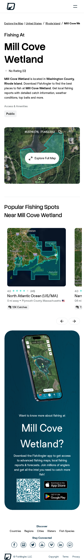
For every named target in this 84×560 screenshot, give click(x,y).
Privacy (76, 556)
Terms (66, 556)
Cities (40, 531)
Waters (51, 531)
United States (34, 23)
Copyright (54, 556)
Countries (15, 531)
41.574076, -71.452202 (40, 132)
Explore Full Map (45, 158)
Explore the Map (13, 23)
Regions (29, 531)
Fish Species (66, 531)
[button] (42, 158)
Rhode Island (53, 23)
